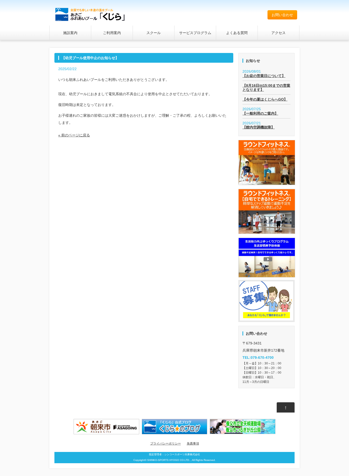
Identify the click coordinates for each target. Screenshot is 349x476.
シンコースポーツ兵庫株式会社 (182, 454)
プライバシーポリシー (165, 443)
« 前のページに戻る (74, 135)
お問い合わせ (282, 15)
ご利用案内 (112, 33)
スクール (153, 33)
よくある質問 (237, 33)
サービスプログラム (195, 33)
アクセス (278, 33)
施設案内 (70, 33)
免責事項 (193, 443)
